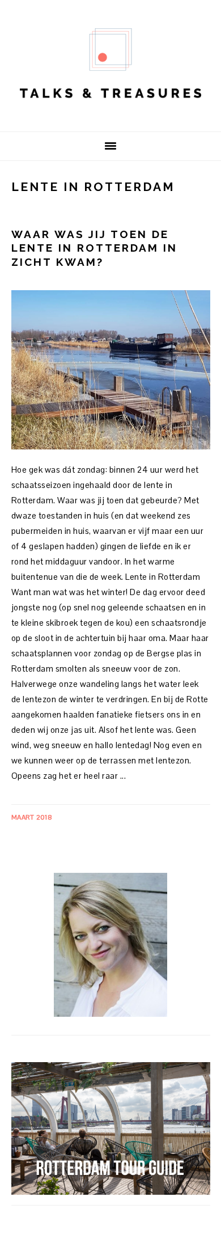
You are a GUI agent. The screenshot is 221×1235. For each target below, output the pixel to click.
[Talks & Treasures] (110, 113)
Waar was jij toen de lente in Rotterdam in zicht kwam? (94, 248)
